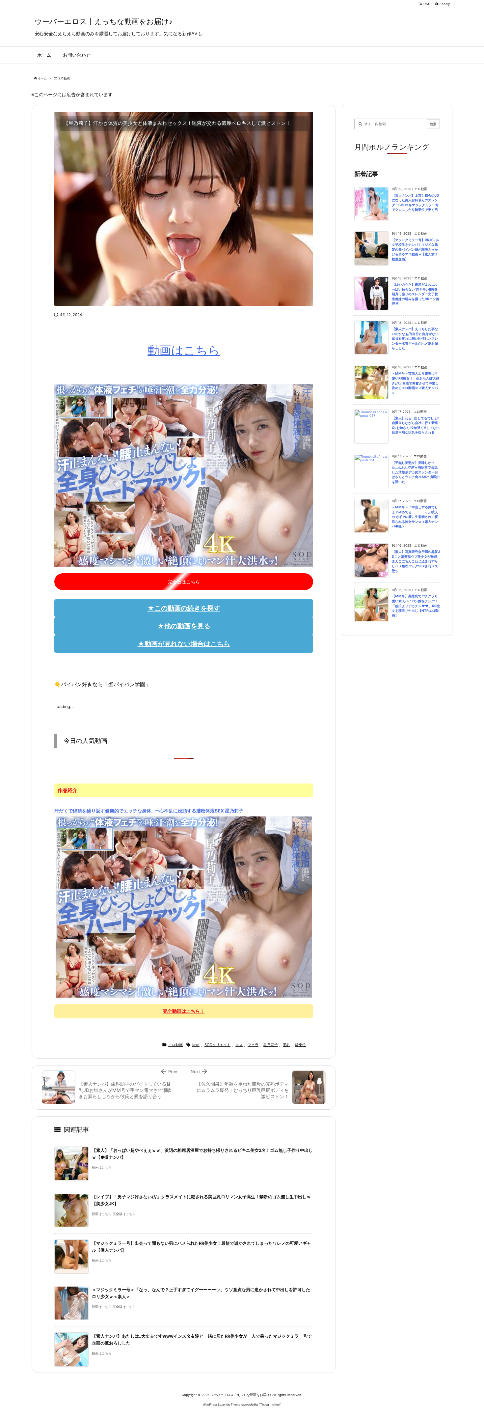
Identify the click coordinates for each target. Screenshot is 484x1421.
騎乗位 (300, 1044)
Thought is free (270, 1404)
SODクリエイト (217, 1044)
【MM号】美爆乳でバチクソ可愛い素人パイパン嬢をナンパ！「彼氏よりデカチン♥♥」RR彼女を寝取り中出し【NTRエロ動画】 (416, 605)
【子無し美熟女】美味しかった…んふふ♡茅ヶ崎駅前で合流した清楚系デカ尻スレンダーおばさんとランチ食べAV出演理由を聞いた (416, 472)
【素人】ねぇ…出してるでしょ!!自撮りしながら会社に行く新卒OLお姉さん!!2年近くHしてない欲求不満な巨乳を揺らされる (416, 425)
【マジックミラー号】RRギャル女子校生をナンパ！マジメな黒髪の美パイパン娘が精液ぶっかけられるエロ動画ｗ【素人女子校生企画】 (415, 249)
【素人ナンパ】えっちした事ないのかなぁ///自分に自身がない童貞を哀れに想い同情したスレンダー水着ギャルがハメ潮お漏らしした (415, 338)
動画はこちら (184, 350)
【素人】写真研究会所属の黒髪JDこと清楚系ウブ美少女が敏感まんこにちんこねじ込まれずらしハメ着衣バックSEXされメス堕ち (416, 561)
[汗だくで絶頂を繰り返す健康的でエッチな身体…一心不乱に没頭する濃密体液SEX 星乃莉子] (184, 907)
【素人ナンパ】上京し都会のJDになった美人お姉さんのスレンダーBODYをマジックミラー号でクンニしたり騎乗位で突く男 (415, 202)
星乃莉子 (270, 1044)
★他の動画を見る (183, 626)
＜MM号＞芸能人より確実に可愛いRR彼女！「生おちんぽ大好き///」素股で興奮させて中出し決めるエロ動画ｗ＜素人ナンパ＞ (415, 383)
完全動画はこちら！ (183, 1011)
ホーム (42, 78)
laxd (196, 1044)
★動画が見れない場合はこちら (184, 644)
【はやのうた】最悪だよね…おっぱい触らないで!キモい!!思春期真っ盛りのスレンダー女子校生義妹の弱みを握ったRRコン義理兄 (415, 294)
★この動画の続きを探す (184, 608)
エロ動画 (64, 78)
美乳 (286, 1044)
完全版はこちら (184, 581)
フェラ (253, 1044)
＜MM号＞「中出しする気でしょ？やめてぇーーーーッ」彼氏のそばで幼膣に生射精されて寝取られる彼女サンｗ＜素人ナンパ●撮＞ (415, 516)
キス (239, 1044)
